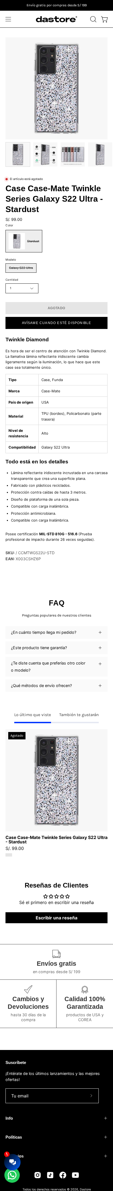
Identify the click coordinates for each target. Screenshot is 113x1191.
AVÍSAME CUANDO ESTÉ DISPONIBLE (56, 323)
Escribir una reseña (56, 917)
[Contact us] (12, 1175)
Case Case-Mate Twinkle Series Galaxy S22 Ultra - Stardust (56, 839)
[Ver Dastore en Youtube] (75, 1175)
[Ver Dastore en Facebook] (63, 1175)
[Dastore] (56, 19)
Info (9, 1118)
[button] (93, 19)
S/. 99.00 (14, 848)
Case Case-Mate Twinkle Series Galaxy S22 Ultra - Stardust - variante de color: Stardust (8, 855)
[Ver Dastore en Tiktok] (50, 1175)
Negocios (14, 1156)
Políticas (13, 1137)
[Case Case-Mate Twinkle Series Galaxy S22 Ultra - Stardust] (17, 154)
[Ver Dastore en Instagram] (37, 1175)
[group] (56, 5)
